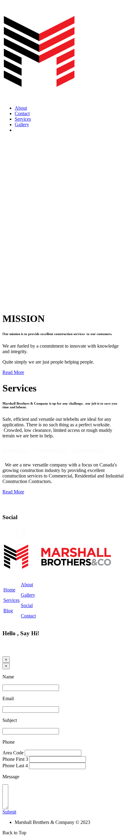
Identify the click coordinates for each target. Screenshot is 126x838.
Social (27, 605)
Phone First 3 (15, 759)
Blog (8, 610)
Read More (13, 372)
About (21, 108)
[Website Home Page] (39, 98)
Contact (22, 113)
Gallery (22, 124)
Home (9, 589)
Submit (9, 811)
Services (23, 119)
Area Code (13, 752)
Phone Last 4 (15, 765)
